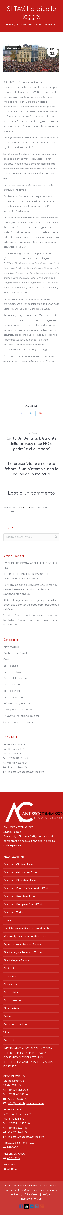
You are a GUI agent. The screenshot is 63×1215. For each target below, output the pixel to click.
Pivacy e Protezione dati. (19, 709)
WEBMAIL (13, 1169)
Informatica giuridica (17, 703)
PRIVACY (12, 1147)
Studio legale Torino (16, 960)
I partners (10, 976)
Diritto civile (11, 992)
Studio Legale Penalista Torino (23, 952)
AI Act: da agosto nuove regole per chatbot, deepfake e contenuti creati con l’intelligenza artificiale (31, 605)
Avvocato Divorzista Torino (21, 880)
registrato (24, 507)
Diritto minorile (13, 684)
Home (9, 24)
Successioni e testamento (20, 722)
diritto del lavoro (14, 672)
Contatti (9, 1040)
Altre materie (11, 1008)
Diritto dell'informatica (18, 678)
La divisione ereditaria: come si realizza (28, 928)
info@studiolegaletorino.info (26, 771)
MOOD (38, 1199)
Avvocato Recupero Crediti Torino (24, 904)
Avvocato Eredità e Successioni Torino (27, 888)
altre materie (24, 24)
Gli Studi (9, 968)
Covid (7, 659)
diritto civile (11, 666)
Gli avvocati (11, 984)
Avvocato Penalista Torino (20, 896)
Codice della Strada (16, 653)
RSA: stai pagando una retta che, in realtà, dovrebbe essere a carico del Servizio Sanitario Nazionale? (30, 589)
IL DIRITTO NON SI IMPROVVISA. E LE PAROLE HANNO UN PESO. (27, 576)
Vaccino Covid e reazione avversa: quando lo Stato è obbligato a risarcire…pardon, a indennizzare (30, 620)
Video (7, 1032)
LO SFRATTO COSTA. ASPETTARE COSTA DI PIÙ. (31, 565)
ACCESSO (13, 1158)
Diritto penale (12, 1000)
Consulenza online (15, 1024)
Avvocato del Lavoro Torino (21, 872)
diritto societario (14, 697)
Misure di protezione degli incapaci (25, 936)
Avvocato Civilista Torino (19, 864)
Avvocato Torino (14, 912)
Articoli (8, 1016)
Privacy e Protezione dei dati (21, 716)
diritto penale (12, 691)
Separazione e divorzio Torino (22, 944)
